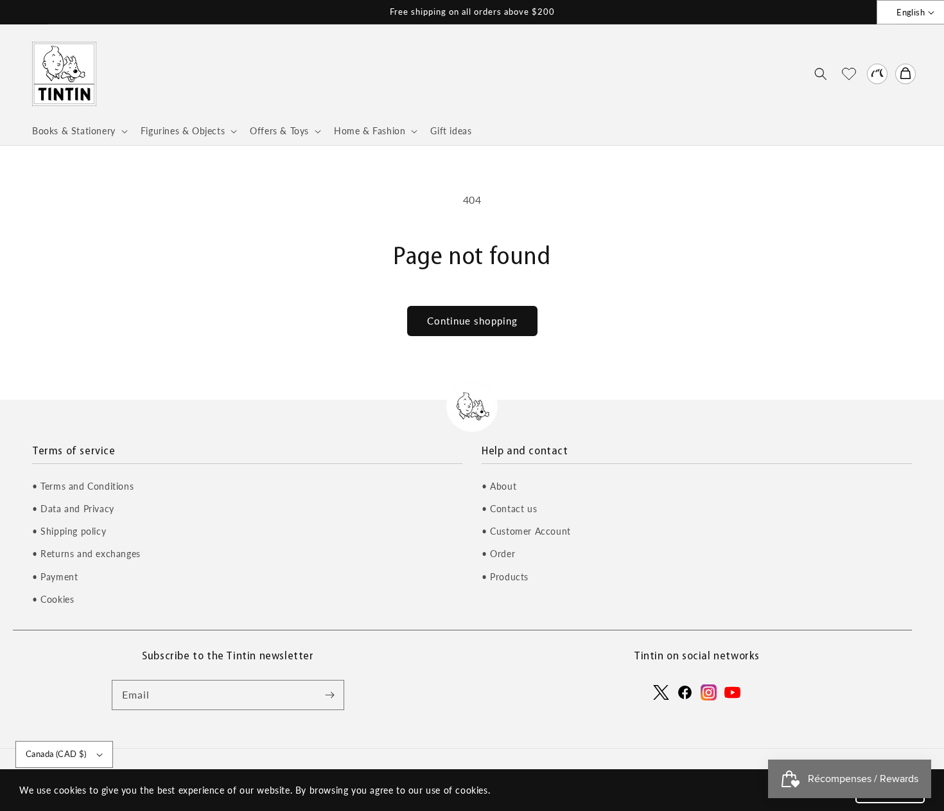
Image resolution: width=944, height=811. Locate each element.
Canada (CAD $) (56, 754)
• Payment (55, 576)
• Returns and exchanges (86, 553)
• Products (505, 576)
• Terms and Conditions (83, 486)
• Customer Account (526, 531)
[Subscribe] (329, 695)
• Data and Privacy (73, 508)
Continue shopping (472, 320)
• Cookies (53, 599)
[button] (821, 74)
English (910, 12)
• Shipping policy (69, 531)
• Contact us (509, 508)
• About (499, 486)
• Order (498, 553)
